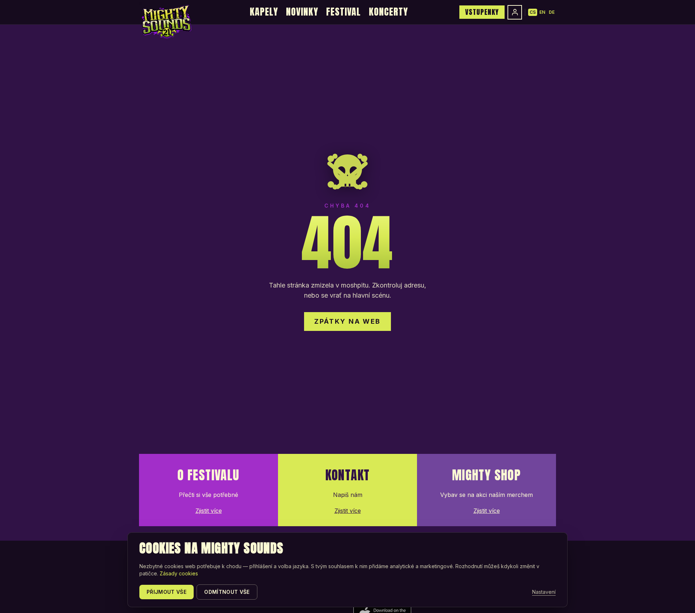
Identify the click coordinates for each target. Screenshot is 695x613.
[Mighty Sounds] (166, 21)
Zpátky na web (347, 321)
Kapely (264, 11)
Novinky (302, 11)
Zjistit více (208, 510)
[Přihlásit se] (514, 12)
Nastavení (544, 592)
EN (542, 12)
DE (552, 12)
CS (533, 12)
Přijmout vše (166, 592)
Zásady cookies (179, 573)
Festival (343, 11)
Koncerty (388, 11)
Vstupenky (482, 12)
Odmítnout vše (227, 592)
